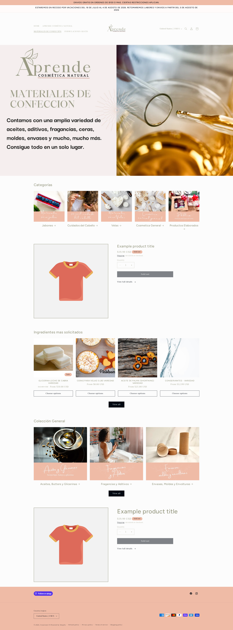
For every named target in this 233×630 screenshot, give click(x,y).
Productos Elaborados (184, 225)
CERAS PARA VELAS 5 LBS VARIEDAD (95, 381)
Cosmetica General (148, 225)
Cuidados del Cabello (81, 225)
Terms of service (101, 625)
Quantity (120, 260)
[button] (186, 29)
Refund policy (73, 625)
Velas (114, 225)
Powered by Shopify (58, 625)
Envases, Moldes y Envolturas (171, 484)
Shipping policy (116, 625)
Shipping (120, 255)
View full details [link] (125, 282)
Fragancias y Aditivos (115, 484)
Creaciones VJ (45, 625)
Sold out (145, 274)
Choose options (53, 393)
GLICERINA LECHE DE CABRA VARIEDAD (53, 382)
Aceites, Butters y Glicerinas (58, 484)
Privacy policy (87, 625)
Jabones (47, 225)
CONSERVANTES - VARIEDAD (179, 381)
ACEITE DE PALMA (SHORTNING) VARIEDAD (137, 382)
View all (116, 404)
